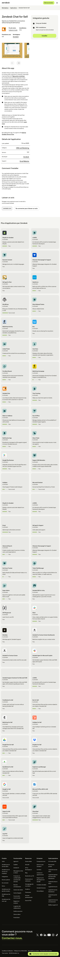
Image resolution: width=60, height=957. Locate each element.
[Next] (18, 63)
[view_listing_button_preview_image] (12, 50)
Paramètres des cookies (46, 950)
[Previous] (12, 63)
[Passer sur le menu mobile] (57, 3)
